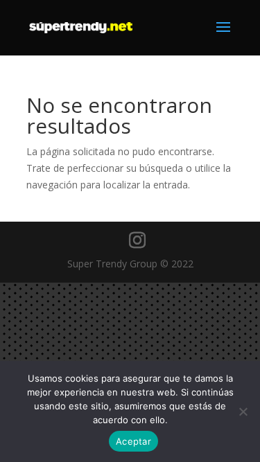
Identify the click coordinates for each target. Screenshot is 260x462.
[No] (243, 411)
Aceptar (133, 441)
